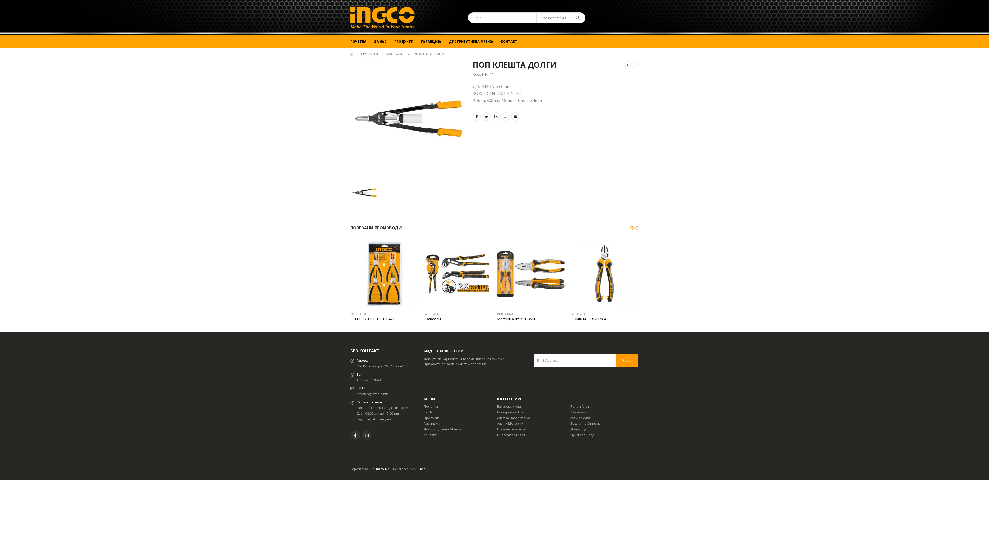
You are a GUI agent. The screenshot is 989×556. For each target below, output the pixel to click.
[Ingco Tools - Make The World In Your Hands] (382, 17)
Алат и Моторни (510, 423)
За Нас (380, 41)
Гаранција (431, 41)
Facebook (477, 116)
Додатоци (578, 429)
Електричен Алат (511, 412)
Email (515, 116)
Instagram (367, 435)
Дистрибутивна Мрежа (471, 41)
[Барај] (577, 18)
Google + (506, 116)
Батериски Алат (510, 406)
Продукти (404, 41)
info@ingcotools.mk (372, 394)
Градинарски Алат (511, 429)
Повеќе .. (410, 248)
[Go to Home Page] (352, 54)
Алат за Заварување (514, 418)
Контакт (509, 41)
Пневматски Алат (511, 435)
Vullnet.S (421, 469)
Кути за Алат (580, 418)
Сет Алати (578, 412)
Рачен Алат (579, 406)
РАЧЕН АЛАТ (358, 314)
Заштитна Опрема (585, 423)
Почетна (358, 41)
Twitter (486, 116)
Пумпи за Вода (582, 435)
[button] (632, 228)
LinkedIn (496, 116)
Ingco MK (382, 469)
